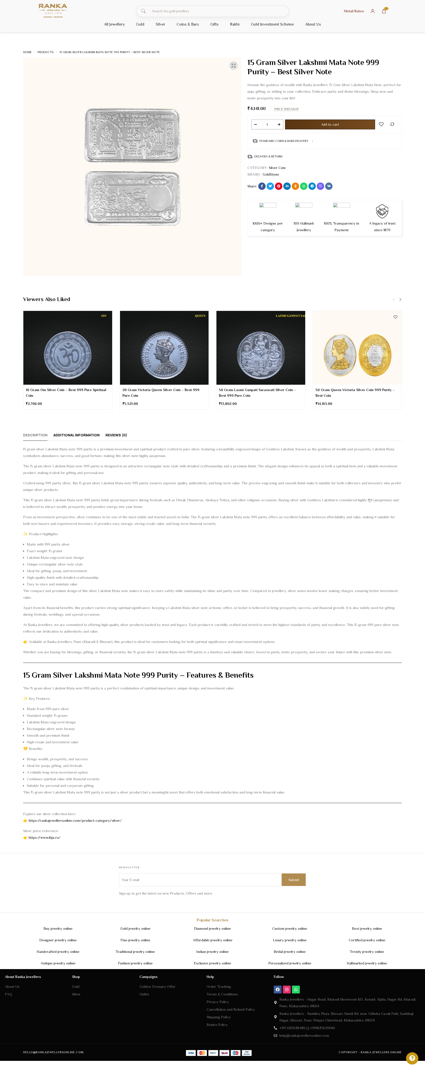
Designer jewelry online (58, 940)
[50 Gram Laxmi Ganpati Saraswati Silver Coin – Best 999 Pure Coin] (260, 348)
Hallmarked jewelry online (367, 963)
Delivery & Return (268, 156)
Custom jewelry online (289, 928)
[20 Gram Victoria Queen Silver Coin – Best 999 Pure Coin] (164, 348)
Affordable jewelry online (212, 940)
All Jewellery (114, 24)
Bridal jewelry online (290, 951)
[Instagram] (287, 989)
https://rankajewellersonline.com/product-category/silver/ (75, 820)
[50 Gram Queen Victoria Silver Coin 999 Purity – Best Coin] (357, 348)
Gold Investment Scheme (272, 24)
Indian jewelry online (212, 951)
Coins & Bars (188, 24)
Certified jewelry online (367, 940)
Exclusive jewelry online (212, 963)
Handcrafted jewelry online (58, 951)
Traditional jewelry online (135, 951)
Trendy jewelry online (367, 951)
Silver (160, 24)
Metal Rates (354, 11)
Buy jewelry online (58, 928)
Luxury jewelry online (290, 940)
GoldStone (271, 174)
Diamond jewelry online (212, 928)
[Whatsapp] (296, 989)
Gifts (214, 24)
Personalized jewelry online (289, 963)
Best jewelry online (367, 928)
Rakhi (235, 24)
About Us (313, 24)
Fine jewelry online (135, 940)
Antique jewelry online (58, 963)
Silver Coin (277, 168)
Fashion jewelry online (135, 963)
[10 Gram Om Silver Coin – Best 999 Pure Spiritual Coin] (67, 348)
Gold (140, 24)
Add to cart (330, 124)
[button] (400, 299)
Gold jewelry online (135, 928)
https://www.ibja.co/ (45, 837)
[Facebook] (278, 989)
